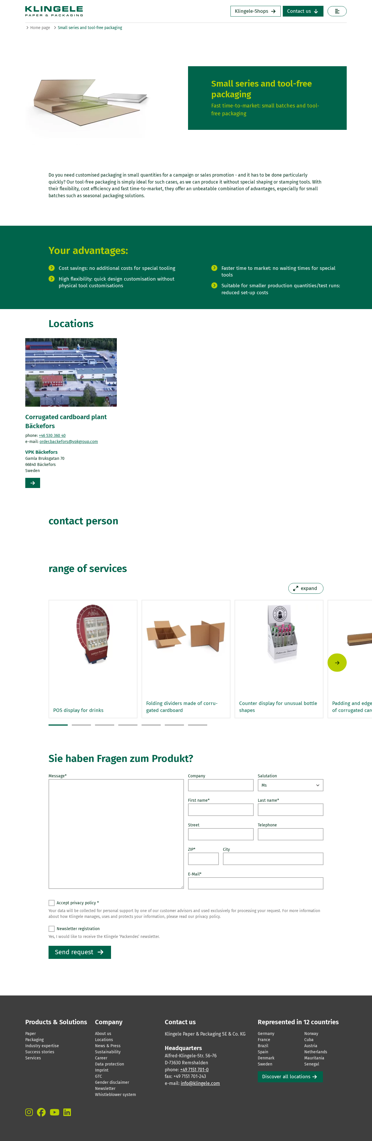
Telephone (267, 825)
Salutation (267, 776)
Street (193, 825)
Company (196, 776)
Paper (30, 1033)
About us (103, 1033)
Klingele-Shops (251, 11)
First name (199, 800)
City (226, 849)
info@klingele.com (200, 1083)
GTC (98, 1076)
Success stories (39, 1051)
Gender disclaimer (112, 1082)
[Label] (337, 11)
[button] (58, 725)
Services (33, 1058)
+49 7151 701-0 (194, 1069)
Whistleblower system (115, 1094)
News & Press (108, 1045)
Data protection (109, 1064)
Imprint (101, 1070)
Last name (268, 800)
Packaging (34, 1039)
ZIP (191, 849)
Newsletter (105, 1088)
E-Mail (194, 874)
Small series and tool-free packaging (90, 27)
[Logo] (93, 11)
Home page (40, 27)
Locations (104, 1039)
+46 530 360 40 (52, 435)
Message (58, 776)
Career (101, 1058)
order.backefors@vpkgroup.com (69, 441)
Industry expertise (42, 1045)
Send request (74, 952)
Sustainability (108, 1051)
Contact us (299, 11)
